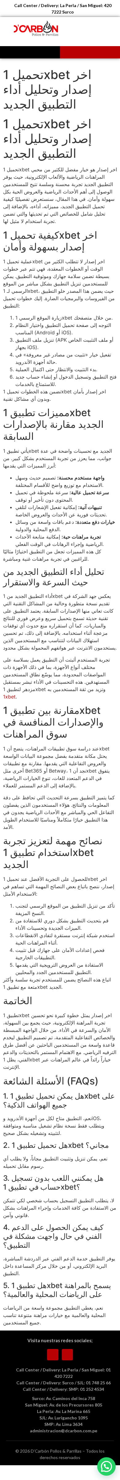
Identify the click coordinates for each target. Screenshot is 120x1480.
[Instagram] (67, 1354)
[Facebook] (52, 1354)
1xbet (9, 697)
